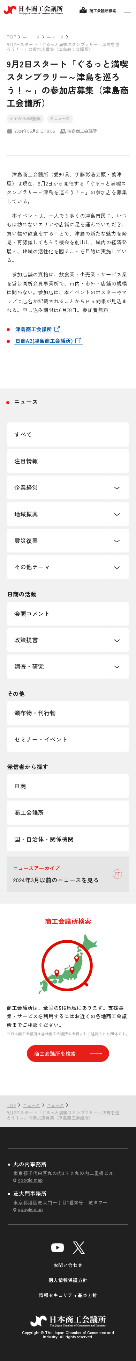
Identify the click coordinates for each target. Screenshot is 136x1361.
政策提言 (26, 640)
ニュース (26, 401)
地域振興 (26, 514)
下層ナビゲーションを (117, 488)
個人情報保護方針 (68, 1279)
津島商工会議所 (33, 329)
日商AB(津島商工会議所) (44, 340)
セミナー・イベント (41, 739)
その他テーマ (32, 567)
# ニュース (60, 118)
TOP (119, 1081)
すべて (23, 434)
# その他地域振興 (25, 118)
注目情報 (26, 461)
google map (30, 1180)
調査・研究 (29, 666)
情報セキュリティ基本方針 (68, 1294)
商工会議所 (29, 812)
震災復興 (26, 540)
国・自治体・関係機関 (44, 839)
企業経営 (26, 487)
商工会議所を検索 (55, 1053)
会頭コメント (32, 613)
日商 (20, 786)
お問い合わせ (68, 1264)
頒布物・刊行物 (35, 713)
